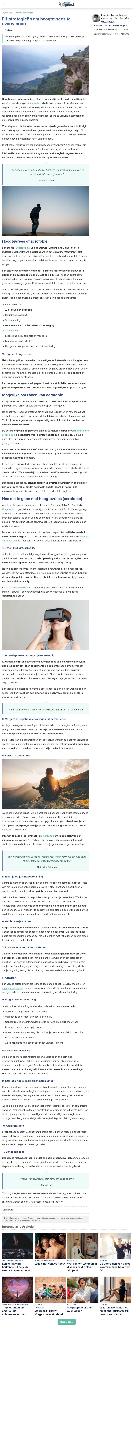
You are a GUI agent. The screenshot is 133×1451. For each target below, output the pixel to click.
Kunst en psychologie (45, 1261)
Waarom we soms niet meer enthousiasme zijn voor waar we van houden (114, 1311)
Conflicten (72, 1261)
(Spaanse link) (34, 103)
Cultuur (103, 1261)
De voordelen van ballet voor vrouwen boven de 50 (115, 1267)
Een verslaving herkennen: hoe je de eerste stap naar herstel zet (17, 1267)
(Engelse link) (22, 247)
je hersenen (47, 835)
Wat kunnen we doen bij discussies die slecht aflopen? (82, 1267)
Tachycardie (11, 330)
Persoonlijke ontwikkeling (15, 1305)
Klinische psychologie (24, 13)
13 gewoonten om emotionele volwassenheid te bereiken (13, 1311)
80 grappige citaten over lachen (79, 1309)
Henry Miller (46, 180)
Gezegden (39, 1305)
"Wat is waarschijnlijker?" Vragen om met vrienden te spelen (50, 1311)
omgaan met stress (12, 988)
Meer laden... (66, 1322)
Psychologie (7, 13)
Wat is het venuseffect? (50, 1263)
